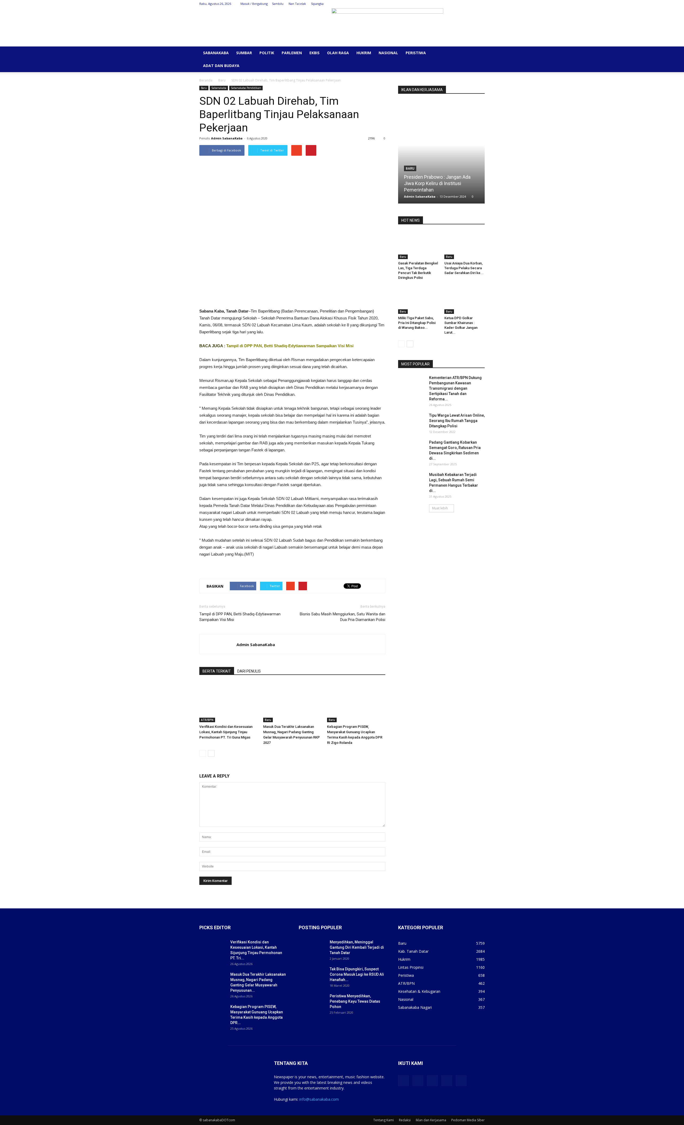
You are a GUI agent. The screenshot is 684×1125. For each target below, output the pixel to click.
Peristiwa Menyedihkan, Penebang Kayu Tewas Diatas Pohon (355, 1001)
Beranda (205, 80)
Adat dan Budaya (221, 65)
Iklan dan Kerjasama (431, 1120)
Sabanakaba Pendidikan (246, 88)
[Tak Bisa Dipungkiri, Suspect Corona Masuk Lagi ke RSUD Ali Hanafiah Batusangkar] (312, 975)
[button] (478, 53)
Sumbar (244, 52)
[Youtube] (481, 3)
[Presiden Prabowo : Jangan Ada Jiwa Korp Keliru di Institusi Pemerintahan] (441, 154)
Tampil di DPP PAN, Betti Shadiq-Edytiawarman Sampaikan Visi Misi (289, 345)
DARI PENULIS (249, 671)
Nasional (388, 52)
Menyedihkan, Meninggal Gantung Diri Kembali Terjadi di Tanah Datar (357, 947)
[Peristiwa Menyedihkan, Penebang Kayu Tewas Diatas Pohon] (312, 1002)
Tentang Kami (383, 1120)
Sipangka (317, 4)
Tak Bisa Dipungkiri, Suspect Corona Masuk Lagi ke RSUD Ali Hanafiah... (357, 974)
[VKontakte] (472, 3)
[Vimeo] (463, 3)
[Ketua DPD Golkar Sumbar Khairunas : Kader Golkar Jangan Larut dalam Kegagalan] (464, 300)
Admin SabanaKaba (227, 138)
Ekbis (314, 52)
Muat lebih (440, 508)
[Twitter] (454, 3)
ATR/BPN (207, 720)
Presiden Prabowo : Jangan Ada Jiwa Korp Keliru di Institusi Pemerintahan (437, 183)
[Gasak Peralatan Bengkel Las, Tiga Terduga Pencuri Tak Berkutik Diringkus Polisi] (418, 245)
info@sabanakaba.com (319, 1099)
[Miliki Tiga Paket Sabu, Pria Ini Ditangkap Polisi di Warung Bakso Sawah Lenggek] (418, 300)
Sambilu (277, 4)
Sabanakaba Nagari (415, 1007)
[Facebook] (445, 3)
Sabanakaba (216, 52)
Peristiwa (416, 52)
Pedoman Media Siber (468, 1120)
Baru (222, 80)
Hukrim (363, 52)
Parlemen (292, 52)
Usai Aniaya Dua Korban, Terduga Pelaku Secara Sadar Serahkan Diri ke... (464, 268)
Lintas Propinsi (410, 967)
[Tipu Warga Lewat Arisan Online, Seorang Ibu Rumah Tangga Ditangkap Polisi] (411, 422)
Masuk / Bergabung (254, 4)
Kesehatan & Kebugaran (419, 991)
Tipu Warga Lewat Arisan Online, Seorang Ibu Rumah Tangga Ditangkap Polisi (457, 420)
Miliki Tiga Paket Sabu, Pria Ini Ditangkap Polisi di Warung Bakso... (417, 323)
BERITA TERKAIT (217, 671)
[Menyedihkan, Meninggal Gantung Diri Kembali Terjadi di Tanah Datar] (312, 948)
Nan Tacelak (297, 4)
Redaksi (405, 1120)
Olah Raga (338, 52)
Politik (266, 52)
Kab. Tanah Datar (413, 951)
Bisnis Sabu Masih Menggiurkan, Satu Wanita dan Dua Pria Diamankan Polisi (342, 617)
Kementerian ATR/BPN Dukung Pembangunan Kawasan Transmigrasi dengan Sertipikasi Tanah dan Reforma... (455, 388)
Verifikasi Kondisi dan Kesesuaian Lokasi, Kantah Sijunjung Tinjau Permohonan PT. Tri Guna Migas (225, 732)
